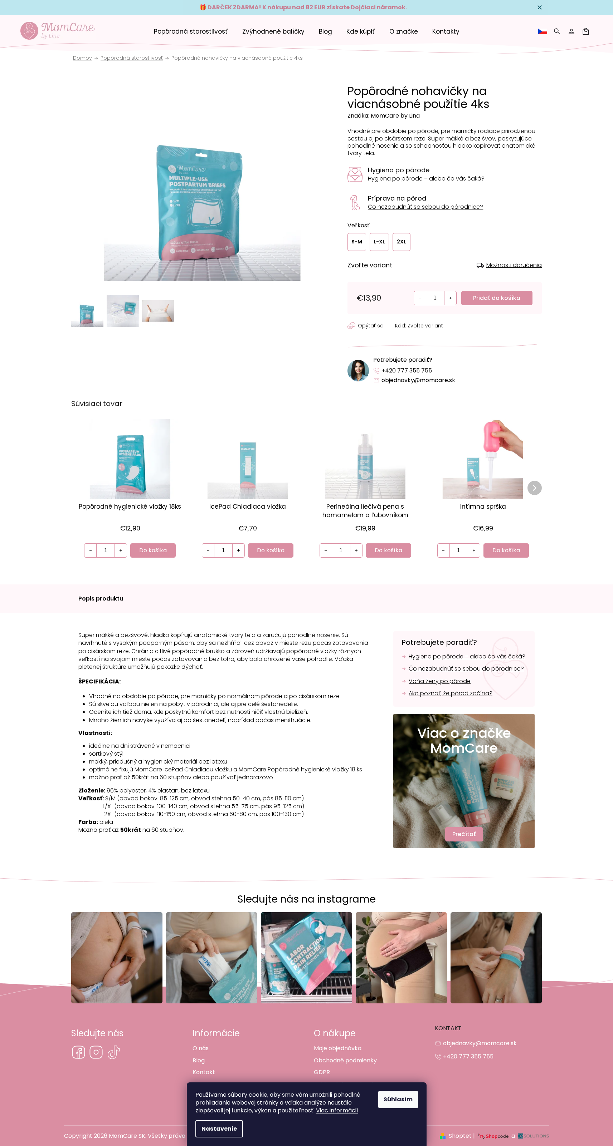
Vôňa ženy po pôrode (440, 681)
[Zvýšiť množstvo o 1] (450, 298)
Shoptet (460, 1136)
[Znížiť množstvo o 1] (420, 298)
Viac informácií (337, 1110)
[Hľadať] (557, 31)
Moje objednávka (337, 1048)
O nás (201, 1048)
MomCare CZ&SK (78, 1052)
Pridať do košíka (496, 298)
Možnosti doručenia (514, 265)
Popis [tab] (101, 598)
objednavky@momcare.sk (418, 380)
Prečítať (464, 834)
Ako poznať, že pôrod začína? (450, 693)
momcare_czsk (96, 1052)
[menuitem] (191, 31)
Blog (199, 1060)
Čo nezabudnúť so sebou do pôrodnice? (425, 207)
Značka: (383, 116)
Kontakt (204, 1072)
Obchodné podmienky (345, 1060)
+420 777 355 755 (406, 370)
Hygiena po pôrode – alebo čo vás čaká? (426, 178)
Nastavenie (219, 1129)
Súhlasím (398, 1099)
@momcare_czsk (113, 1052)
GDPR (322, 1072)
